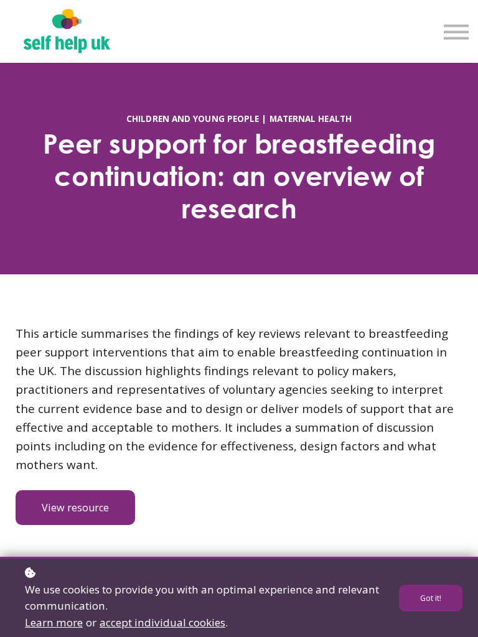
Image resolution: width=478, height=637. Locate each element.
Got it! (430, 598)
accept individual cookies (162, 622)
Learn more (54, 622)
